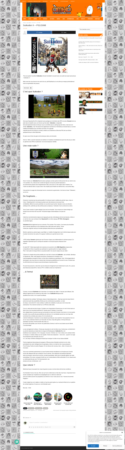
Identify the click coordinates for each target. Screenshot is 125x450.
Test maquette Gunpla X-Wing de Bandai (64, 410)
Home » (24, 22)
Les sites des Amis (64, 1)
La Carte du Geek (54, 1)
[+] (50, 427)
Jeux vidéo (25, 28)
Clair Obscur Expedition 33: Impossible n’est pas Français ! (90, 38)
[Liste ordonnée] (38, 427)
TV (40, 19)
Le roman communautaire (34, 1)
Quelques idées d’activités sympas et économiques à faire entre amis (89, 42)
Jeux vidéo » (29, 22)
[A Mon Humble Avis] (62, 10)
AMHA (24, 19)
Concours (90, 19)
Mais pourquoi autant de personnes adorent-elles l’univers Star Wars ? (89, 54)
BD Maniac (45, 1)
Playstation (31, 408)
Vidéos (58, 19)
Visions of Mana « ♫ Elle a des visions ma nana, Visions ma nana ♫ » (90, 46)
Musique (45, 19)
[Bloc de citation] (42, 427)
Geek (64, 19)
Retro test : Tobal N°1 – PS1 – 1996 (86, 57)
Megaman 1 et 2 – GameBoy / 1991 (34, 410)
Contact (73, 1)
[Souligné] (34, 427)
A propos (23, 1)
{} (47, 427)
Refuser (105, 445)
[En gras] (30, 427)
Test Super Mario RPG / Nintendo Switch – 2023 (88, 59)
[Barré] (36, 427)
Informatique (70, 19)
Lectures (52, 19)
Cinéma (35, 19)
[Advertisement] (91, 75)
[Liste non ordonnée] (40, 427)
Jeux (77, 19)
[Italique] (32, 427)
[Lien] (46, 427)
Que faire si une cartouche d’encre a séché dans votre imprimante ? (90, 50)
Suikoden (46, 408)
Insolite (83, 19)
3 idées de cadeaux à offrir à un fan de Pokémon (88, 62)
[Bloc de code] (44, 427)
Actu (30, 19)
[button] (122, 432)
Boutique (97, 19)
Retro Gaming (39, 408)
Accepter (93, 445)
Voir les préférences (117, 445)
